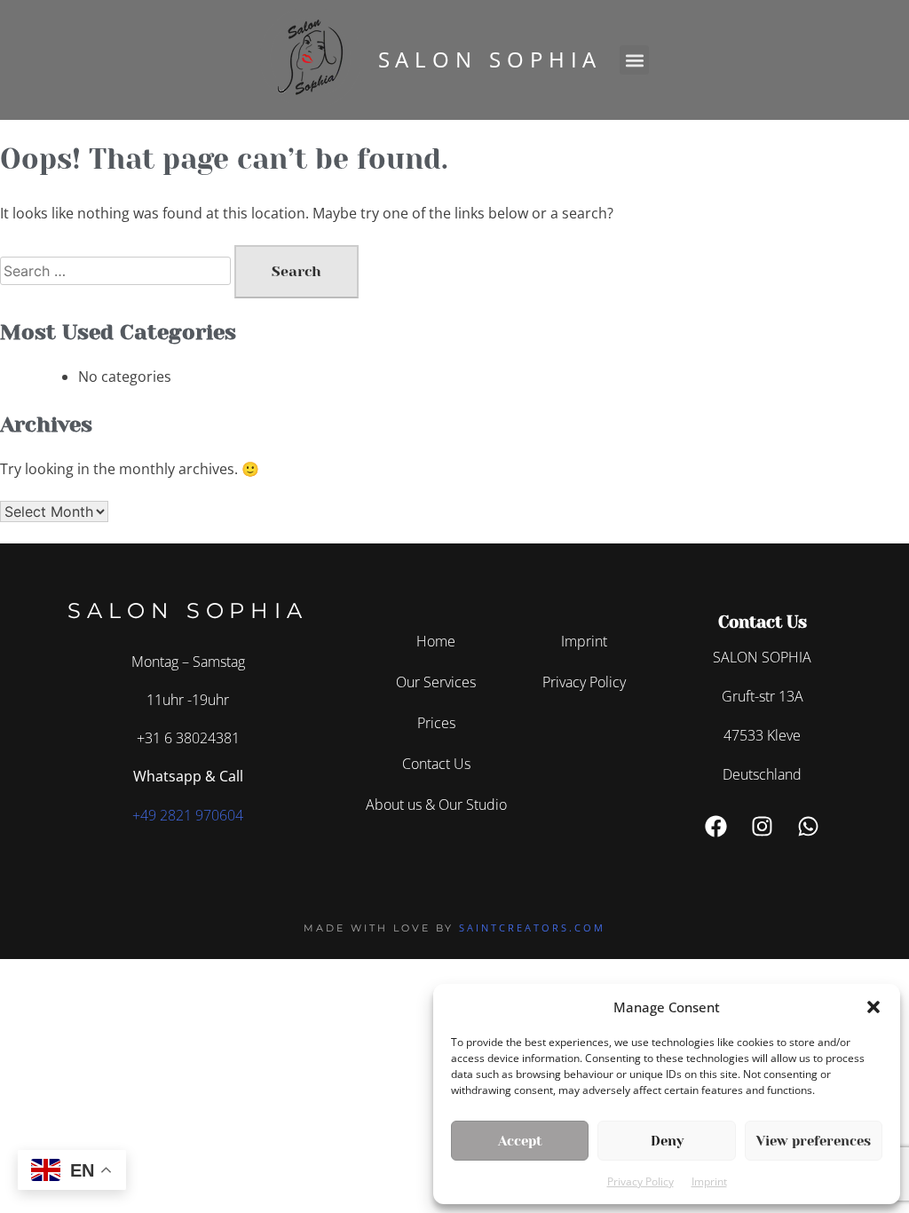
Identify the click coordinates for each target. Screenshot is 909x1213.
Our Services (436, 682)
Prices (436, 723)
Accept (520, 1141)
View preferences (813, 1141)
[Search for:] (117, 271)
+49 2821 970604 (187, 815)
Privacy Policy (640, 1181)
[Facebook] (716, 827)
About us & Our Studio (436, 804)
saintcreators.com (532, 927)
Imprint (709, 1181)
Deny (667, 1141)
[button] (873, 1007)
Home (435, 641)
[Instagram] (762, 827)
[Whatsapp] (808, 827)
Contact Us (436, 763)
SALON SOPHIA (490, 59)
